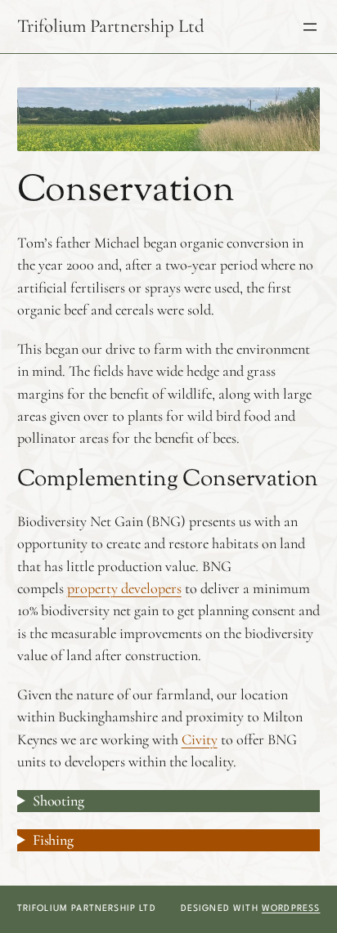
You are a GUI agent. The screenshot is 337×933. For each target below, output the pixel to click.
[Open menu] (310, 27)
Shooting (58, 801)
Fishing (53, 840)
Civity (200, 739)
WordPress (291, 908)
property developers (124, 588)
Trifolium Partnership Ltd (110, 26)
